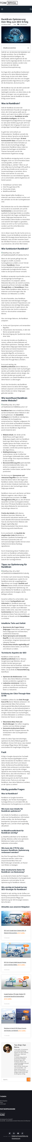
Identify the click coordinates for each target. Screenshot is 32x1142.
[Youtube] (18, 1133)
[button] (2, 9)
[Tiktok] (22, 1133)
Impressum (16, 1138)
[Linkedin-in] (13, 1133)
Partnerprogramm (7, 1109)
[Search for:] (16, 1080)
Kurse (2, 1115)
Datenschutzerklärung (20, 1136)
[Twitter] (9, 1133)
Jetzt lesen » (21, 933)
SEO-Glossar (23, 24)
